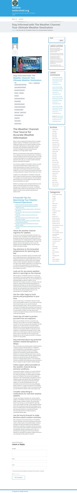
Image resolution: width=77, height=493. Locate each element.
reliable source (23, 112)
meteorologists (18, 101)
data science (55, 203)
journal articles (55, 227)
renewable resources (57, 239)
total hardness (55, 252)
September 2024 (56, 171)
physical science (55, 237)
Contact (21, 19)
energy (54, 209)
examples (54, 212)
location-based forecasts (19, 98)
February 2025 (55, 162)
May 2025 (54, 156)
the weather (55, 248)
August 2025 (55, 151)
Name (13, 458)
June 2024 (54, 176)
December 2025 (55, 144)
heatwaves (21, 93)
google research (56, 221)
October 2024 (55, 169)
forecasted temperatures (20, 90)
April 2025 (54, 158)
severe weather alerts (19, 115)
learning (54, 229)
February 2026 (55, 140)
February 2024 (55, 184)
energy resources (56, 210)
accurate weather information (20, 84)
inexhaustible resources (57, 225)
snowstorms (17, 118)
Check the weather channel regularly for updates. (27, 204)
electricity (54, 207)
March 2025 (55, 160)
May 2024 (54, 178)
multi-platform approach (19, 104)
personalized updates (19, 109)
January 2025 (55, 164)
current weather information (20, 87)
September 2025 (56, 149)
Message (14, 448)
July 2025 (54, 153)
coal (53, 201)
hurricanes (17, 95)
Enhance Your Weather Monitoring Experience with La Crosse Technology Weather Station (56, 50)
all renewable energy (57, 194)
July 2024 (54, 175)
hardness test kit (56, 223)
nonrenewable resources (55, 235)
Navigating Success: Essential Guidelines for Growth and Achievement (56, 62)
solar (53, 244)
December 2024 (55, 166)
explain (54, 214)
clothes (54, 200)
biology (54, 198)
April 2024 (54, 180)
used (53, 257)
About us (14, 19)
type (53, 253)
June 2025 (54, 155)
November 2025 (56, 146)
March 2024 (55, 182)
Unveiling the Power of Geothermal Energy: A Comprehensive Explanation (56, 58)
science (54, 243)
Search (51, 38)
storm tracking (17, 120)
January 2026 (55, 142)
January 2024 (55, 185)
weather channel (18, 123)
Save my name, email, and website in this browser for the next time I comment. (28, 471)
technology (54, 246)
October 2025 (55, 147)
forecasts (16, 93)
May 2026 (54, 135)
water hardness (55, 259)
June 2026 (54, 133)
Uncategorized (37, 83)
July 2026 (54, 131)
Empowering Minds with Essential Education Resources (57, 65)
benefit (54, 196)
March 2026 (55, 138)
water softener (55, 261)
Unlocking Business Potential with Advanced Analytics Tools (56, 54)
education (54, 205)
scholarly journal (56, 241)
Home (13, 30)
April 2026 (54, 136)
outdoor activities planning (20, 106)
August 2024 (55, 173)
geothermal (55, 216)
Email (13, 464)
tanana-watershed (56, 77)
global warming (55, 218)
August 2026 (55, 129)
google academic (56, 220)
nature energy (55, 230)
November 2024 (56, 167)
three (53, 250)
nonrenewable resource (57, 232)
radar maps (17, 112)
